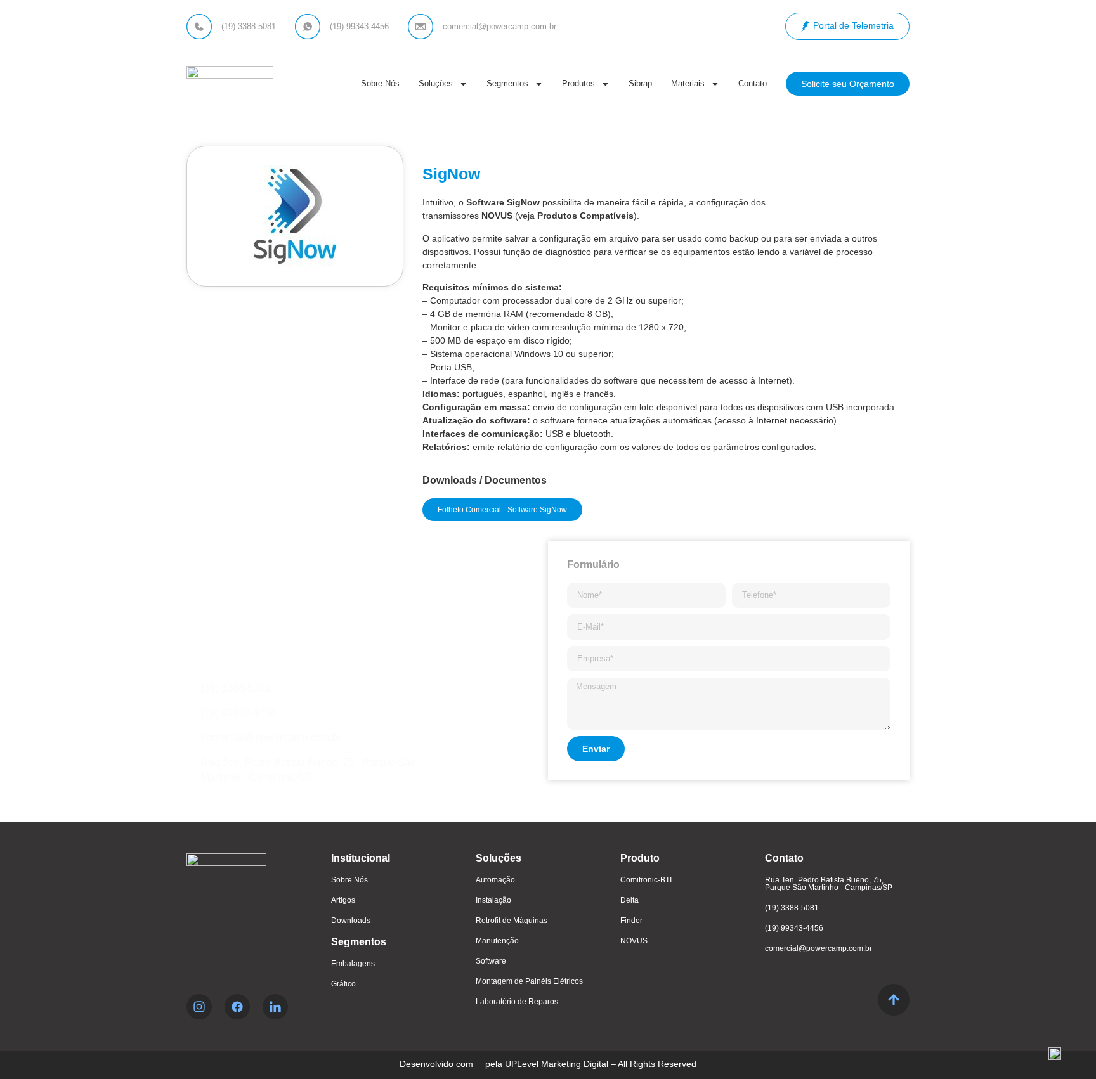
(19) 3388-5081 (792, 907)
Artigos (343, 900)
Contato (752, 83)
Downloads (350, 920)
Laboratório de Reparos (517, 1001)
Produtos (578, 83)
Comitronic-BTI (646, 879)
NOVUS (634, 940)
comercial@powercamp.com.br (818, 948)
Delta (629, 900)
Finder (631, 920)
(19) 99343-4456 (794, 928)
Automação (495, 879)
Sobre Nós (380, 83)
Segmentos (507, 83)
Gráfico (343, 983)
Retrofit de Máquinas (511, 920)
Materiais (688, 83)
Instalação (493, 900)
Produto (640, 858)
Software (491, 961)
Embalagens (353, 963)
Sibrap (640, 83)
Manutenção (497, 940)
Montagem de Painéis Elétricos (529, 981)
